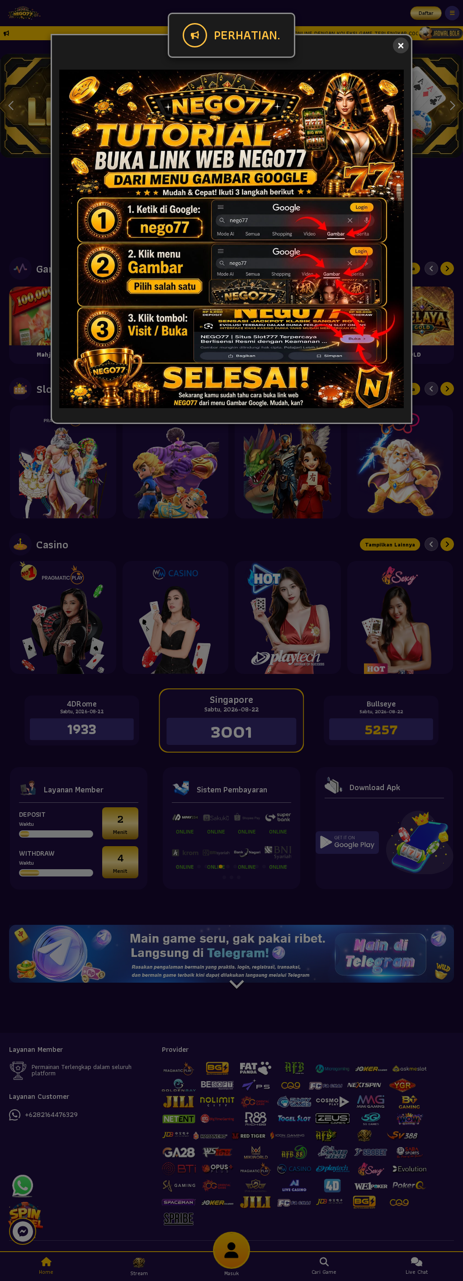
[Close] (401, 45)
